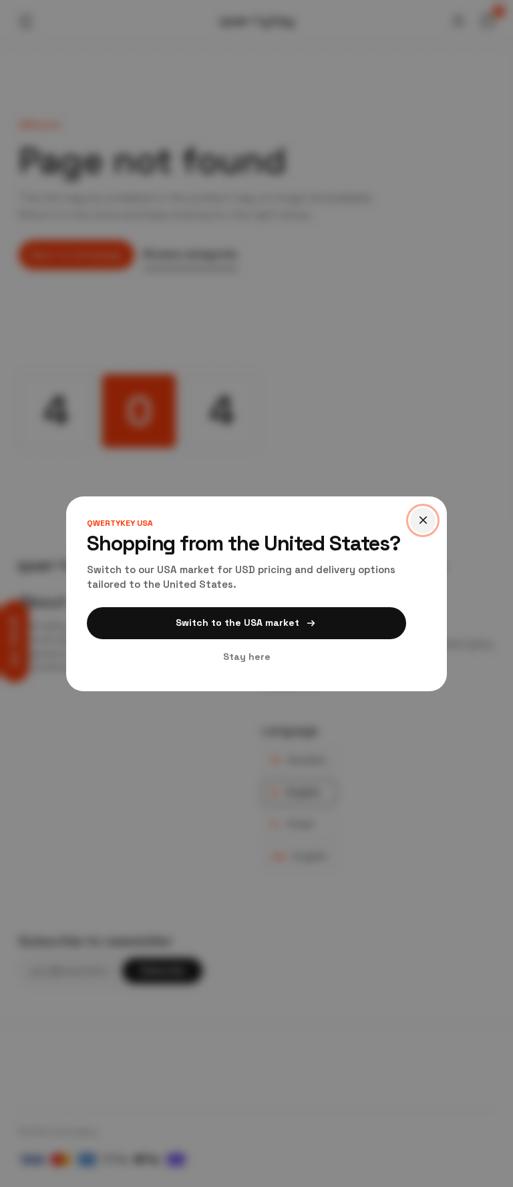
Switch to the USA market (237, 623)
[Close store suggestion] (423, 520)
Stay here (247, 657)
